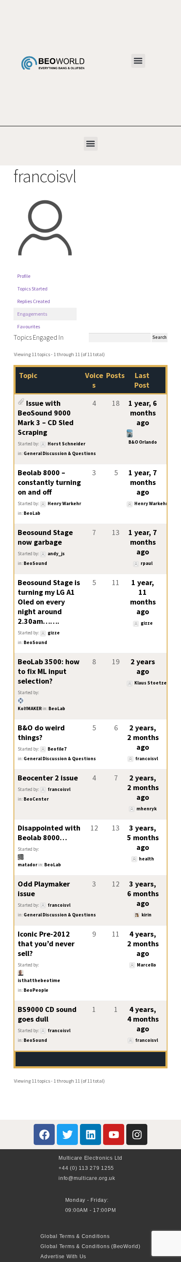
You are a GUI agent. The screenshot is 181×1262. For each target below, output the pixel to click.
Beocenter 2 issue (48, 778)
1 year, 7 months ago (142, 482)
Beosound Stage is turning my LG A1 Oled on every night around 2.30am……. (49, 602)
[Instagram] (136, 1134)
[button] (138, 61)
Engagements (32, 314)
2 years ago (142, 666)
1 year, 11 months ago (143, 597)
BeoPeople (36, 990)
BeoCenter (36, 799)
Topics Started (32, 288)
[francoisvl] (45, 266)
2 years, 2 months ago (143, 737)
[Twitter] (67, 1134)
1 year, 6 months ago (142, 412)
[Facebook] (44, 1134)
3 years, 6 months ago (143, 893)
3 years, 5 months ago (143, 837)
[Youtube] (113, 1134)
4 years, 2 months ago (143, 943)
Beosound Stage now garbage (45, 537)
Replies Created (33, 301)
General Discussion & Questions (60, 453)
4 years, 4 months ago (143, 1018)
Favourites (28, 326)
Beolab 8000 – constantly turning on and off (49, 482)
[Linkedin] (90, 1134)
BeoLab (32, 513)
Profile (23, 276)
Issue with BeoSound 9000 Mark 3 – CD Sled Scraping (46, 417)
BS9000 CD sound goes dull (47, 1014)
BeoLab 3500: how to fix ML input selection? (49, 671)
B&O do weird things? (41, 732)
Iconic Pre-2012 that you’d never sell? (46, 943)
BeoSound (35, 563)
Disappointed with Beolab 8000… (49, 832)
